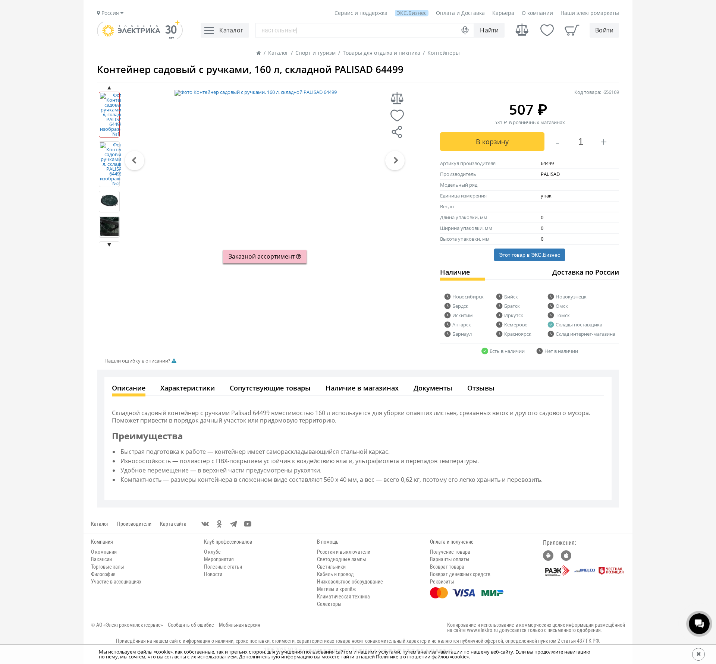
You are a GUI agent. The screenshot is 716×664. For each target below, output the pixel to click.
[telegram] (233, 524)
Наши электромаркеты (589, 12)
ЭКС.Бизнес (412, 12)
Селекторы (329, 604)
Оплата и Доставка (460, 12)
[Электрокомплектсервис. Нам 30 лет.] (140, 37)
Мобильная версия (239, 625)
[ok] (219, 524)
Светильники (331, 567)
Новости (213, 574)
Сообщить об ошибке (191, 625)
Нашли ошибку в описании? (138, 360)
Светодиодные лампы (341, 559)
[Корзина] (572, 30)
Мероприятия (219, 559)
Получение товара (450, 552)
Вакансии (101, 559)
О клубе (212, 552)
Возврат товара (447, 567)
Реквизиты (442, 582)
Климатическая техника (343, 597)
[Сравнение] (522, 30)
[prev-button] (134, 160)
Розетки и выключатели (343, 552)
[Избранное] (547, 30)
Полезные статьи (223, 567)
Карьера (503, 12)
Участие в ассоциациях (116, 582)
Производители (134, 524)
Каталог (100, 524)
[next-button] (395, 160)
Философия (103, 574)
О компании (537, 12)
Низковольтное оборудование (350, 582)
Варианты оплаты (450, 559)
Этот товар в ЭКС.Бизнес (529, 255)
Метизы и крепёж (336, 589)
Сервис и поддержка (361, 12)
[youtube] (247, 524)
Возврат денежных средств (460, 574)
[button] (134, 160)
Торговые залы (107, 567)
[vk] (205, 524)
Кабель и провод (335, 574)
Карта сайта (173, 524)
